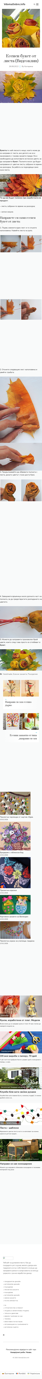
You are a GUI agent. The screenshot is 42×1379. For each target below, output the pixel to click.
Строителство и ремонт (13, 1308)
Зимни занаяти (10, 1298)
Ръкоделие (33, 674)
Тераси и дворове (11, 1313)
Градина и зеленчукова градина (16, 1311)
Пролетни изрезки (8, 890)
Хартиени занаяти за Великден (14, 916)
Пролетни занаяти (11, 1290)
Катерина (28, 66)
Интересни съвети (11, 1327)
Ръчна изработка (11, 1301)
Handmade (7, 674)
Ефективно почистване (13, 1322)
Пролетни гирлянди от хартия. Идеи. (16, 817)
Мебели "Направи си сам (13, 1316)
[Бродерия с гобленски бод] (15, 836)
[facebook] (3, 1335)
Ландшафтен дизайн (12, 1281)
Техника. (7, 1319)
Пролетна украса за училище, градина (17, 941)
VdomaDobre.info (23, 1358)
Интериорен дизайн (12, 1284)
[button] (34, 4)
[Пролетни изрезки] (15, 873)
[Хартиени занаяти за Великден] (15, 905)
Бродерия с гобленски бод (11, 852)
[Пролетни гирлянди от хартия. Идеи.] (15, 804)
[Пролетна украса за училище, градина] (15, 930)
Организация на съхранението (16, 1324)
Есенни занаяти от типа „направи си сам (23, 737)
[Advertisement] (21, 126)
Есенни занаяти (20, 674)
